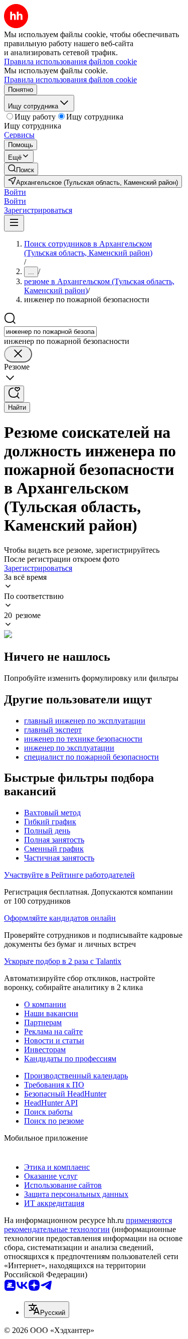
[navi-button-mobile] (14, 223)
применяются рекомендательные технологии (88, 1225)
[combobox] (50, 331)
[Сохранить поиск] (14, 394)
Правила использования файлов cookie (70, 79)
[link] (21, 169)
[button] (15, 192)
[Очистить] (18, 354)
